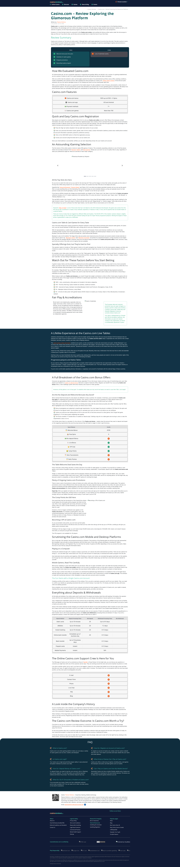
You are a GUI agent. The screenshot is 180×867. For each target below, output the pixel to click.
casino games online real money (61, 343)
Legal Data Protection (75, 827)
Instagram (126, 814)
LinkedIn (85, 805)
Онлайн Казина (114, 834)
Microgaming (86, 149)
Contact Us (52, 827)
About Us (52, 820)
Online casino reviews (108, 80)
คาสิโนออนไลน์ (113, 829)
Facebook (123, 814)
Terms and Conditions (75, 823)
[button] (57, 165)
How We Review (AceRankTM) (57, 823)
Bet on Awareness (94, 820)
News (111, 820)
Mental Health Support (75, 832)
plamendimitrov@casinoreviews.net (74, 804)
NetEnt (78, 149)
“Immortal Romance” (65, 187)
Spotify (129, 814)
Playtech (73, 149)
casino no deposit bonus (71, 382)
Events (95, 4)
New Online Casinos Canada (117, 827)
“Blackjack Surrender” (84, 237)
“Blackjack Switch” (71, 237)
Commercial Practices (75, 829)
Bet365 (85, 662)
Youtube (120, 814)
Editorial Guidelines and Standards (58, 825)
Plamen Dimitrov (61, 22)
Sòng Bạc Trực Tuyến (115, 832)
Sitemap (72, 834)
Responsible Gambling (75, 825)
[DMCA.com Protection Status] (101, 841)
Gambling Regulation (95, 827)
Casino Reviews (92, 9)
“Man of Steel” (62, 208)
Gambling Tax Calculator (96, 824)
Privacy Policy (73, 820)
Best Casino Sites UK (115, 825)
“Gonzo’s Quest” (75, 187)
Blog (111, 823)
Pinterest (117, 814)
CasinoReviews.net (55, 842)
